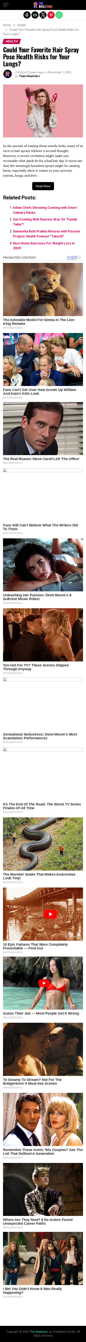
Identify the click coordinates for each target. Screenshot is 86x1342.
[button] (6, 5)
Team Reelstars (29, 76)
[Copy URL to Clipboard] (27, 15)
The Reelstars (39, 1331)
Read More (43, 186)
